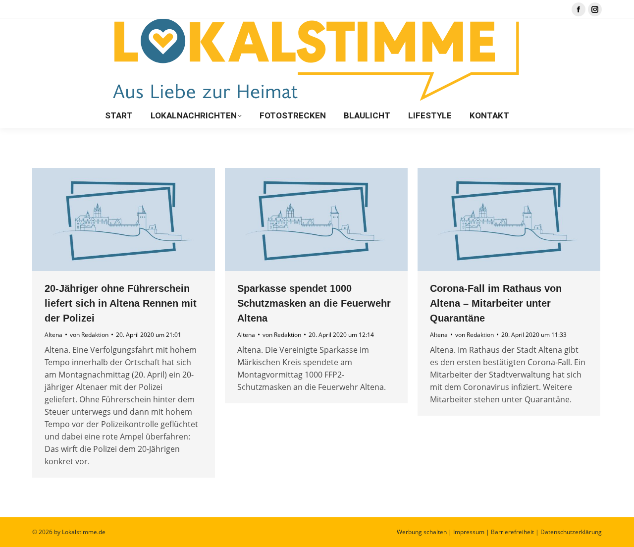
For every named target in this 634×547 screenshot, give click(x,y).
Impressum (468, 532)
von (89, 334)
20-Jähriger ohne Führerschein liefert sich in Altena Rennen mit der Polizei (121, 303)
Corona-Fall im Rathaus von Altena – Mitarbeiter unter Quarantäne (496, 303)
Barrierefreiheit (512, 532)
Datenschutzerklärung (571, 532)
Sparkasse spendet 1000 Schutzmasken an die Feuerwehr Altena (314, 303)
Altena (53, 334)
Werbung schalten (422, 532)
